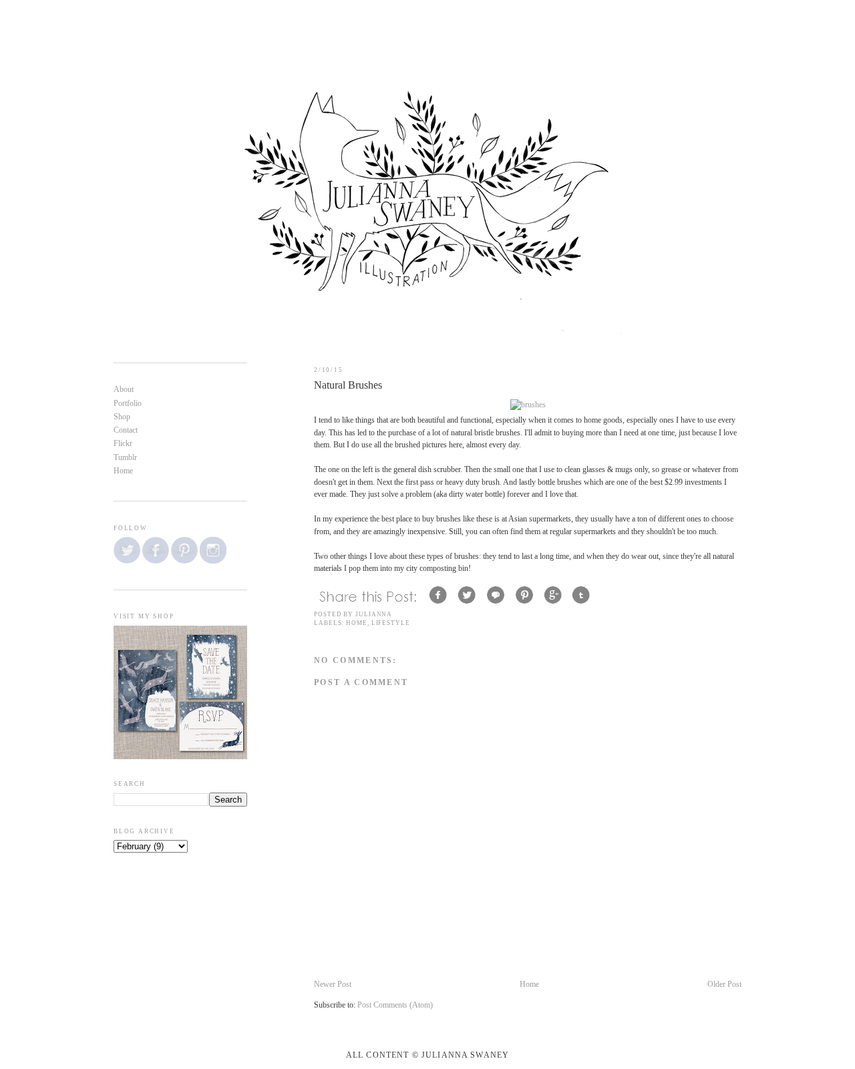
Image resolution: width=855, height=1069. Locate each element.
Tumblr (125, 457)
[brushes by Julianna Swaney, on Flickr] (528, 405)
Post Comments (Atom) (395, 1005)
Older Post (724, 984)
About (124, 389)
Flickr (123, 443)
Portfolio (128, 403)
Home (356, 623)
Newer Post (332, 984)
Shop (122, 417)
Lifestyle (390, 623)
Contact (126, 430)
